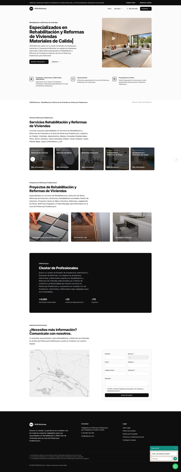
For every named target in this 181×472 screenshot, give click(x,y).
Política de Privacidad (126, 389)
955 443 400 (133, 8)
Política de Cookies (129, 431)
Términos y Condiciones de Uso (133, 437)
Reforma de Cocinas (39, 153)
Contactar (145, 8)
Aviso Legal (126, 428)
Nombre (108, 354)
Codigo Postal (110, 370)
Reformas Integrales (90, 153)
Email (107, 362)
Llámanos (55, 61)
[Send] (175, 458)
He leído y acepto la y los (125, 389)
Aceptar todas (130, 2)
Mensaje (108, 378)
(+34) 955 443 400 (87, 433)
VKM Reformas (40, 9)
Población (131, 370)
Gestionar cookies (146, 2)
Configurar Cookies (129, 440)
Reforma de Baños (64, 153)
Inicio (109, 8)
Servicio (131, 354)
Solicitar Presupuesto (38, 61)
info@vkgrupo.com (87, 436)
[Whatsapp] (175, 466)
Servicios (117, 8)
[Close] (176, 448)
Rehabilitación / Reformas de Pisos (115, 154)
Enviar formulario (126, 395)
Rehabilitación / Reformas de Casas (140, 154)
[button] (176, 159)
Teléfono (131, 362)
